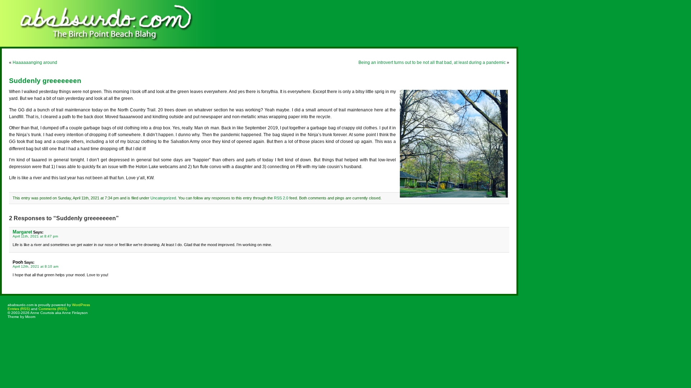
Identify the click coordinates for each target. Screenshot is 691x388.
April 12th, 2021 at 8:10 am (35, 266)
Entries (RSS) (19, 309)
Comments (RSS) (53, 309)
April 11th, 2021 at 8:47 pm (35, 236)
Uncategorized (163, 198)
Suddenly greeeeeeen (45, 80)
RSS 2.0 (281, 198)
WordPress (81, 305)
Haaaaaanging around (35, 62)
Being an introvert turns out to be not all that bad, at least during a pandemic (432, 62)
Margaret (22, 232)
